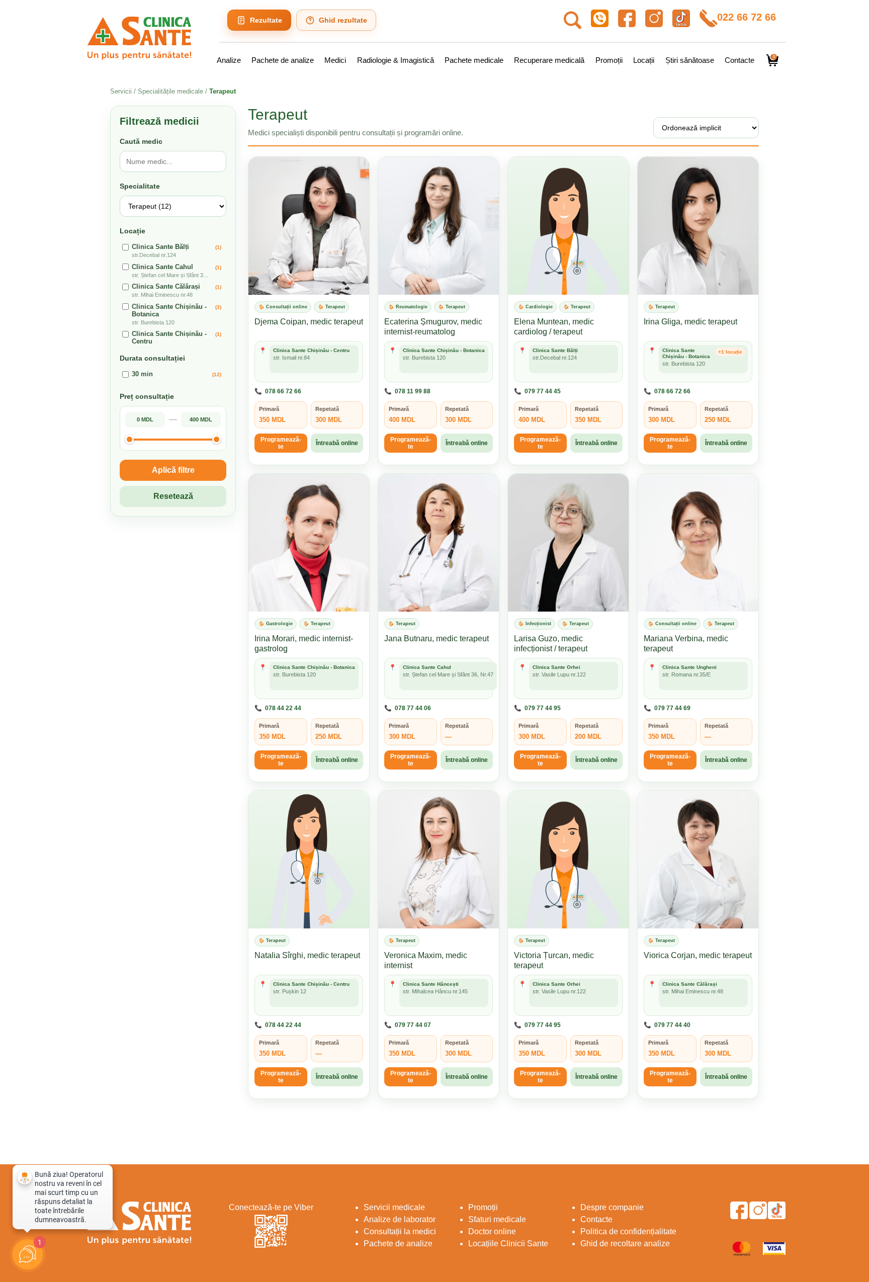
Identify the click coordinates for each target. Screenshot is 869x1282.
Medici (335, 60)
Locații (643, 60)
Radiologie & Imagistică (395, 60)
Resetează (173, 495)
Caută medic (141, 141)
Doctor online (492, 1231)
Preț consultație (147, 396)
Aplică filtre (173, 469)
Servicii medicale (394, 1207)
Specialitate (140, 186)
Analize (229, 60)
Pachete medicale (474, 60)
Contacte (739, 60)
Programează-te (280, 443)
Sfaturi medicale (497, 1219)
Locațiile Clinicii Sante (508, 1243)
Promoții (609, 60)
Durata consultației (152, 358)
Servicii (121, 91)
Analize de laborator (400, 1219)
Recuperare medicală (549, 60)
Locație (132, 231)
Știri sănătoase (689, 60)
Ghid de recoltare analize (625, 1243)
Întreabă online (337, 443)
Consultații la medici (400, 1231)
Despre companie (612, 1207)
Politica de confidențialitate (628, 1231)
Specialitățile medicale (171, 91)
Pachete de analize (282, 60)
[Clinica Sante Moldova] (139, 38)
